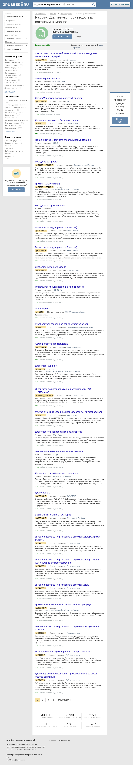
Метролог (8, 70)
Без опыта (9, 110)
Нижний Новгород (11, 143)
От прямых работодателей (15, 100)
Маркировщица (10, 68)
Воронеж (8, 146)
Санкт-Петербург (11, 141)
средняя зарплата (46, 717)
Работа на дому (11, 113)
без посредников (14, 49)
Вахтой (7, 118)
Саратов (8, 148)
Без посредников (11, 105)
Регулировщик (10, 80)
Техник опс (9, 78)
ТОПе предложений (73, 717)
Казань (7, 159)
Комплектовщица (11, 65)
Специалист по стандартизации (11, 74)
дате (101, 45)
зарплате (76, 48)
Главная (52, 740)
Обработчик (9, 83)
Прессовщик (9, 60)
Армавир (8, 156)
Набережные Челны (12, 151)
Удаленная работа (12, 123)
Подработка (9, 115)
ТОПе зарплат (96, 717)
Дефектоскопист (11, 88)
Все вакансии (64, 740)
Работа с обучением (13, 107)
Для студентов (10, 128)
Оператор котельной (13, 85)
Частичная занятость (13, 120)
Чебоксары (9, 154)
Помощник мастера (12, 63)
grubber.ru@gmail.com (15, 760)
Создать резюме (62, 36)
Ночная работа (10, 126)
